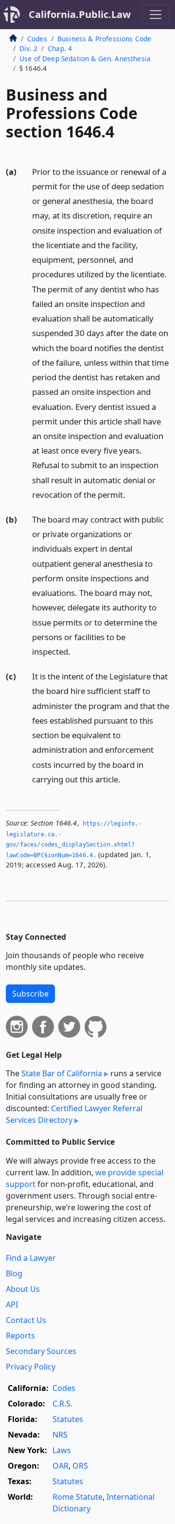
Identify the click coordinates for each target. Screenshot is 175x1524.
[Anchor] (131, 494)
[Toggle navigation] (155, 14)
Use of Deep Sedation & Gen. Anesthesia (85, 58)
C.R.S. (62, 1403)
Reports (20, 1335)
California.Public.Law (80, 14)
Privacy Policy (30, 1366)
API (12, 1304)
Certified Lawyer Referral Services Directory (74, 1114)
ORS (80, 1465)
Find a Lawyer (31, 1258)
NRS (60, 1434)
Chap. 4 (60, 48)
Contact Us (26, 1320)
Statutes (67, 1419)
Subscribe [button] (30, 993)
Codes (37, 38)
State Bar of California (61, 1073)
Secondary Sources (41, 1351)
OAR (60, 1465)
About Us (23, 1289)
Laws (61, 1450)
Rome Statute (77, 1496)
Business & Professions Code (104, 38)
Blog (14, 1273)
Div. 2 (28, 48)
